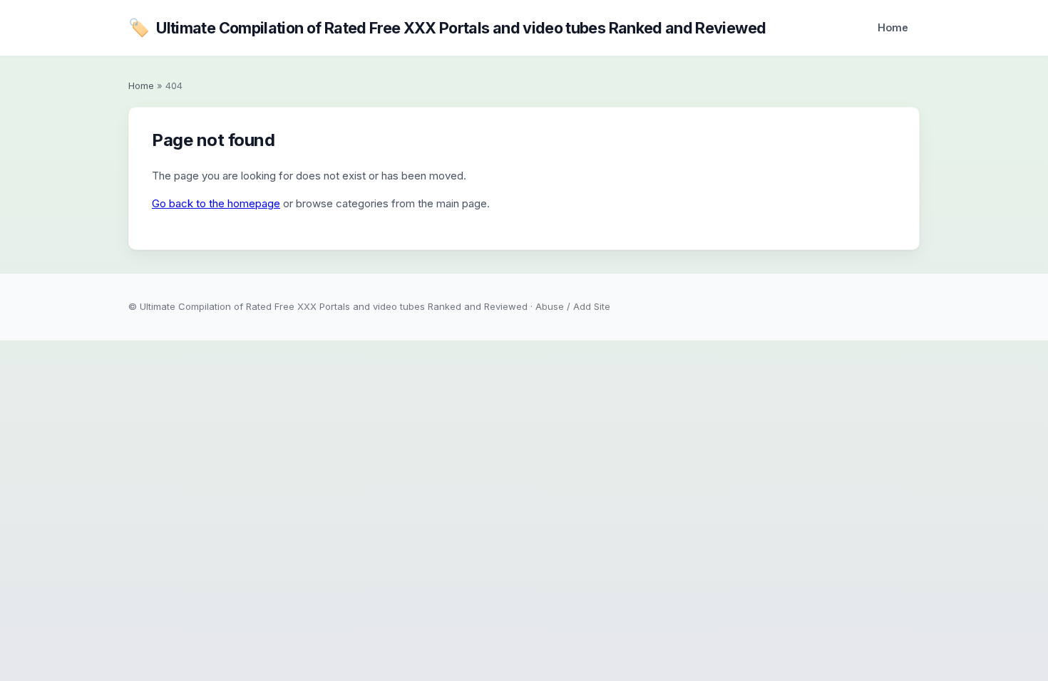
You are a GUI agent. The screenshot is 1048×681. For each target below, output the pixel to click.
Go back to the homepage (216, 203)
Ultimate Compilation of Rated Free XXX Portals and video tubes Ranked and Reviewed (447, 27)
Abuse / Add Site (572, 306)
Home (893, 27)
